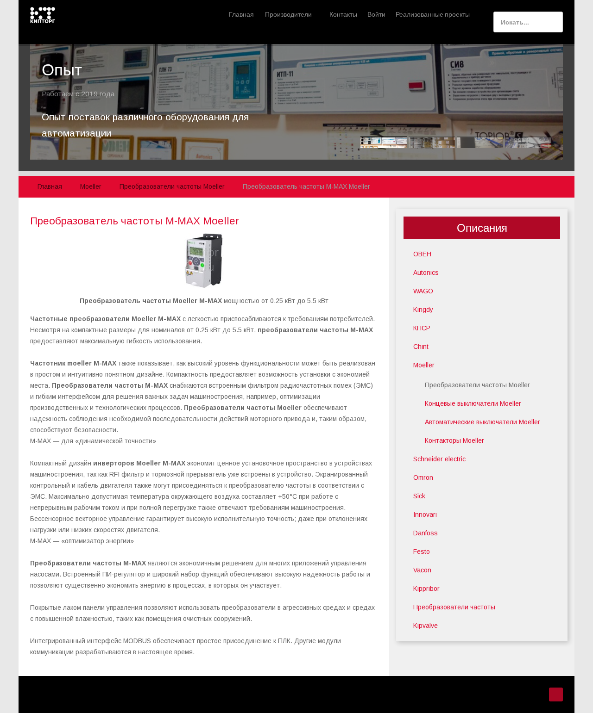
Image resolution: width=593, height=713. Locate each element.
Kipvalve (425, 625)
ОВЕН (422, 254)
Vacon (422, 570)
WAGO (423, 291)
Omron (423, 477)
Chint (421, 346)
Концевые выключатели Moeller (473, 403)
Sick (419, 496)
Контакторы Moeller (454, 440)
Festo (421, 551)
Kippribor (426, 588)
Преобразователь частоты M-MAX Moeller (134, 221)
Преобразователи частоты (454, 607)
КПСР (421, 328)
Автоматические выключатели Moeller (482, 422)
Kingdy (423, 309)
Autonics (426, 272)
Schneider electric (439, 459)
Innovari (425, 514)
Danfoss (425, 533)
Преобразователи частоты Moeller (477, 385)
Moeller (424, 365)
